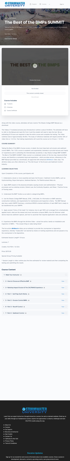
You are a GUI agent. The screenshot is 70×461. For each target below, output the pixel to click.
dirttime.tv (49, 159)
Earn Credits (8, 434)
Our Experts (8, 429)
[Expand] (4, 281)
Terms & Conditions (11, 443)
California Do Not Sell (11, 439)
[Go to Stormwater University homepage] (15, 4)
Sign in (62, 4)
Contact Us (8, 436)
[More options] (49, 4)
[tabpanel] (35, 193)
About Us (8, 425)
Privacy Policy (9, 441)
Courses (7, 427)
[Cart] (56, 4)
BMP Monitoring (10, 18)
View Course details (11, 38)
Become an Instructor (11, 432)
